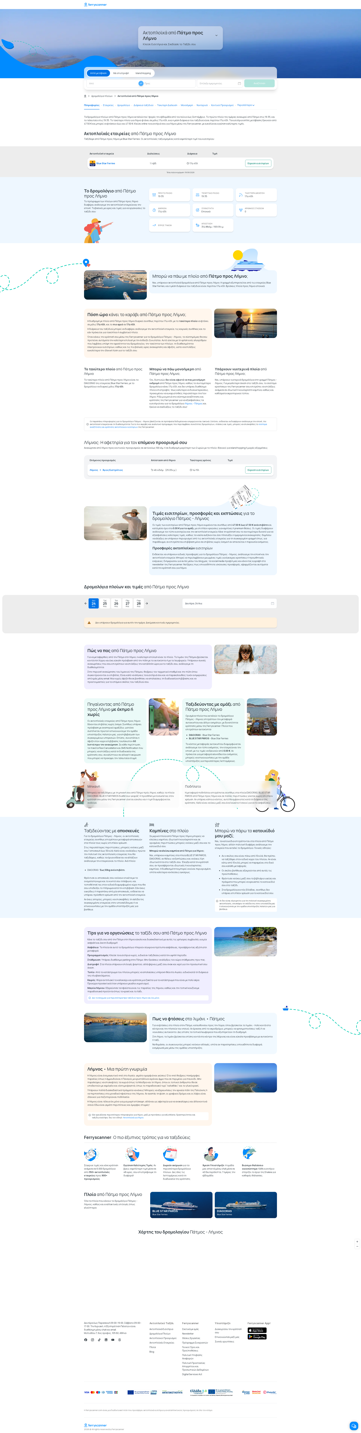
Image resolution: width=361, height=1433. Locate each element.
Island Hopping (143, 73)
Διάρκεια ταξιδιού (143, 105)
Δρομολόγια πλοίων (102, 96)
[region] (180, 1277)
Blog (151, 1351)
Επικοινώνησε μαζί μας (227, 1337)
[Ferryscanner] (95, 4)
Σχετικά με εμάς (190, 1329)
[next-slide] (146, 603)
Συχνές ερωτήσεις (224, 1341)
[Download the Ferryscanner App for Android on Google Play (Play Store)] (257, 1337)
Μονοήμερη (187, 105)
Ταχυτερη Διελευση (167, 105)
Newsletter (188, 1333)
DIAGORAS (224, 1211)
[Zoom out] (357, 1246)
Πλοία (152, 1347)
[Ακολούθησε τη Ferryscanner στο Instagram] (92, 1340)
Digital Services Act (192, 1374)
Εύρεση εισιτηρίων (258, 163)
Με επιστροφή (121, 73)
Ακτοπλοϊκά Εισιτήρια (161, 1329)
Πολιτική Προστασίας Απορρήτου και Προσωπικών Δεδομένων (195, 1366)
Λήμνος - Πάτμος (193, 403)
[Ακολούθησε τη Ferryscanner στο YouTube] (113, 1340)
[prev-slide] (85, 603)
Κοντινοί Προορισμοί (222, 105)
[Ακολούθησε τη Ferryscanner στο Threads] (119, 1340)
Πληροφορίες (91, 105)
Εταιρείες (108, 105)
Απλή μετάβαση (98, 73)
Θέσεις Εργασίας (191, 1338)
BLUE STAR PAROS (165, 1211)
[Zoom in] (357, 1241)
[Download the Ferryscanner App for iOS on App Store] (257, 1330)
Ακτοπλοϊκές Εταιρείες (161, 1342)
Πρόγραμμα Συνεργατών (195, 1342)
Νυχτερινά (202, 105)
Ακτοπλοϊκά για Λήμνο (133, 1117)
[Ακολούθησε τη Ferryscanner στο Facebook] (85, 1340)
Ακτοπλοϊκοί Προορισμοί (163, 1338)
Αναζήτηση (259, 83)
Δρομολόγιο (123, 105)
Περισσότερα (244, 105)
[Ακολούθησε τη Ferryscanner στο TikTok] (99, 1340)
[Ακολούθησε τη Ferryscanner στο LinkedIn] (106, 1340)
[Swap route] (141, 83)
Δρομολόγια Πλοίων (159, 1333)
